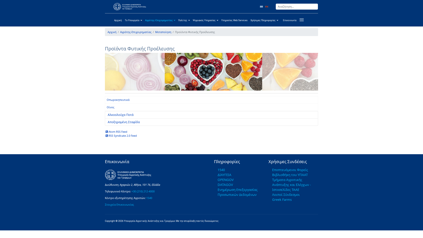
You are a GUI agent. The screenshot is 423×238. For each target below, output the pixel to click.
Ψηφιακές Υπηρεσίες (204, 20)
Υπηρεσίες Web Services (234, 20)
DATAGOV (225, 184)
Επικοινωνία (289, 20)
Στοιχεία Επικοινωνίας (119, 204)
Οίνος (110, 107)
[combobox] (297, 6)
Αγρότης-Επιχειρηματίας (159, 20)
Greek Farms (282, 199)
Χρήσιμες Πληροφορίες (263, 20)
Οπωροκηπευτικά (118, 100)
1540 (149, 198)
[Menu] (301, 19)
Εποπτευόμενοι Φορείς (290, 170)
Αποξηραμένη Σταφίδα (124, 122)
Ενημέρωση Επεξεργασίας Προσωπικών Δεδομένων (238, 192)
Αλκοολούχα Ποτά (121, 115)
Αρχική (118, 20)
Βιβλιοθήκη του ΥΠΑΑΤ (290, 175)
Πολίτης (182, 20)
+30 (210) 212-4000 (143, 191)
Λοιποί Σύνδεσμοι (286, 194)
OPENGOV (226, 180)
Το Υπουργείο (132, 20)
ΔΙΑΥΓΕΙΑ (224, 175)
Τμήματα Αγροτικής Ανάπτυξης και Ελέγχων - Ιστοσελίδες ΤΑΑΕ (291, 185)
